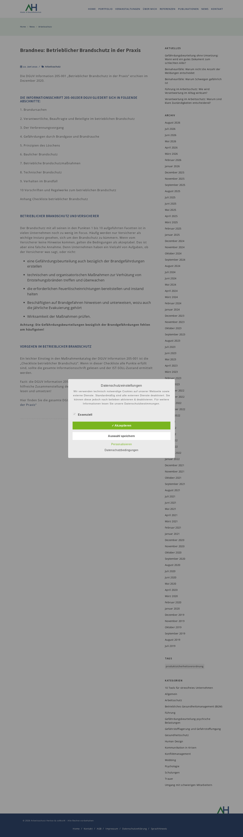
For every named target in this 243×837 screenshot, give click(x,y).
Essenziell (85, 414)
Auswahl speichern (121, 436)
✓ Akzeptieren (121, 425)
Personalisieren (121, 444)
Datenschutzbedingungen (121, 450)
